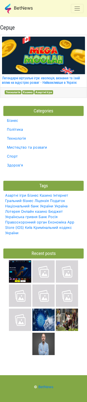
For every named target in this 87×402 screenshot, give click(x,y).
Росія (53, 217)
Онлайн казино (34, 211)
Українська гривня (21, 217)
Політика (15, 129)
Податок (57, 200)
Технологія (13, 92)
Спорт (12, 156)
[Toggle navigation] (77, 8)
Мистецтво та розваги (27, 147)
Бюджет (55, 211)
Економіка (57, 222)
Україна (61, 206)
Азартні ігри (43, 92)
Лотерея (12, 211)
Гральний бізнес (19, 200)
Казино (28, 92)
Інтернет (60, 195)
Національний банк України (29, 206)
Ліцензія (42, 200)
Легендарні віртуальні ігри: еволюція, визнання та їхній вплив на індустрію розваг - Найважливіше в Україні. (41, 80)
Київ (28, 227)
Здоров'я (15, 165)
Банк (43, 217)
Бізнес (12, 120)
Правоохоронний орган (26, 222)
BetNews (22, 8)
